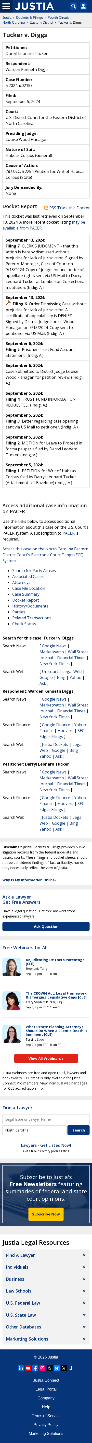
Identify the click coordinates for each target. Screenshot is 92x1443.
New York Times (54, 663)
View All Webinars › (46, 1058)
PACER (69, 533)
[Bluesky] (57, 1368)
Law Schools (18, 1291)
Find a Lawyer (17, 1108)
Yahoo (75, 677)
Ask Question (46, 926)
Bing (61, 677)
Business (15, 1279)
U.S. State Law (21, 1315)
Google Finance (56, 724)
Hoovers (65, 730)
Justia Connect (46, 1380)
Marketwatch (51, 652)
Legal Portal (46, 1389)
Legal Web (72, 671)
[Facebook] (35, 1368)
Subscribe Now (46, 1214)
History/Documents (30, 606)
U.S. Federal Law (23, 1303)
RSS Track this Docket (69, 208)
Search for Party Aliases (34, 570)
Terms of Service (46, 1416)
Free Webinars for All (25, 948)
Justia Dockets (55, 744)
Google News (54, 646)
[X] (64, 1368)
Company (46, 1398)
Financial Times (71, 657)
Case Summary (25, 594)
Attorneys (21, 582)
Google (46, 677)
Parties (18, 612)
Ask (42, 683)
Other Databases (23, 1327)
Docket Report (25, 600)
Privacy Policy (46, 1425)
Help (46, 1407)
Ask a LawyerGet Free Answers (21, 899)
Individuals (17, 1267)
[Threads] (50, 1368)
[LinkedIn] (21, 1368)
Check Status (24, 623)
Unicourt (50, 671)
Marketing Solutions (27, 1339)
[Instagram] (42, 1368)
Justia (53, 1357)
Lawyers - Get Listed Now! (46, 1145)
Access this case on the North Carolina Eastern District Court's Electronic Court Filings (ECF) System (45, 554)
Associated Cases (28, 576)
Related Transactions (31, 618)
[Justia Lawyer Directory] (71, 1368)
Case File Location (28, 588)
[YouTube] (28, 1368)
